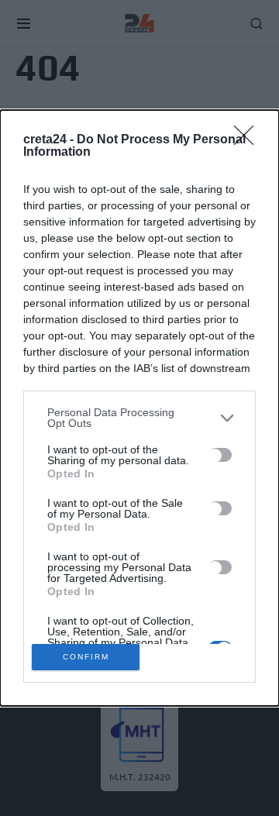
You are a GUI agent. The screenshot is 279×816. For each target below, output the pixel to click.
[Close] (249, 140)
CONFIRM (86, 656)
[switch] (220, 455)
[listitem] (139, 418)
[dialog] (139, 408)
